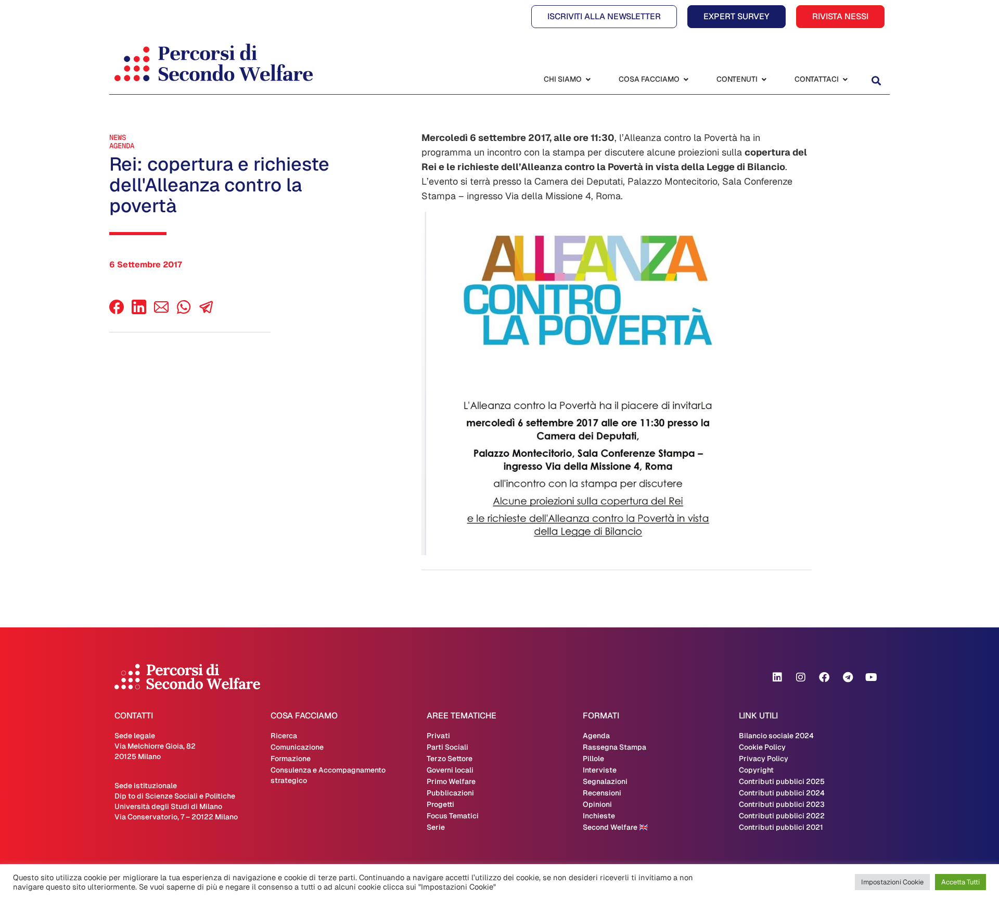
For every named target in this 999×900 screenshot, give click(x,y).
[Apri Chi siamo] (588, 79)
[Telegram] (847, 677)
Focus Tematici (453, 815)
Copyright (756, 770)
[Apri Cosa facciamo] (685, 79)
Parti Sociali (447, 747)
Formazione (291, 758)
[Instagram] (800, 677)
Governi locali (450, 770)
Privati (438, 735)
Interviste (600, 770)
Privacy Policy (763, 758)
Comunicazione (297, 747)
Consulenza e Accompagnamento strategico (328, 775)
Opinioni (597, 804)
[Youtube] (871, 677)
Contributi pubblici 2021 (781, 827)
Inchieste (599, 815)
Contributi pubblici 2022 (782, 815)
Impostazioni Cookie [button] (892, 882)
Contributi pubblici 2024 (782, 793)
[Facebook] (116, 311)
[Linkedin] (777, 677)
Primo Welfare (451, 781)
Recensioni (602, 793)
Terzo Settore (449, 758)
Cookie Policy (762, 747)
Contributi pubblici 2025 (782, 781)
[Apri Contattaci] (845, 79)
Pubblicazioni (450, 793)
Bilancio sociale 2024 (776, 735)
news (117, 137)
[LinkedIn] (139, 311)
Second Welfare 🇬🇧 (615, 827)
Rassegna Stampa (614, 747)
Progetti (440, 804)
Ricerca (284, 735)
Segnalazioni (605, 781)
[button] (876, 80)
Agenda (121, 145)
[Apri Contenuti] (763, 79)
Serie (436, 827)
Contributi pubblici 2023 (782, 804)
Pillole (593, 758)
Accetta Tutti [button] (960, 882)
